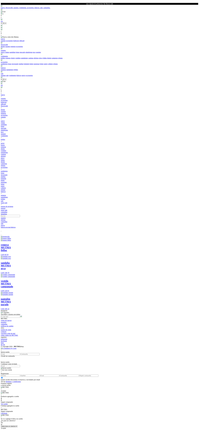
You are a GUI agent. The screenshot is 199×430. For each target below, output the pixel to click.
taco (34, 52)
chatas (7, 52)
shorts (13, 58)
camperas (55, 58)
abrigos (36, 58)
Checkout (4, 413)
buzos (3, 145)
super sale (4, 203)
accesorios (9, 41)
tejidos (3, 58)
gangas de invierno (7, 206)
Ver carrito (4, 404)
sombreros (4, 64)
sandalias (12, 52)
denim (3, 46)
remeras (13, 46)
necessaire (15, 64)
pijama (60, 58)
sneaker (38, 52)
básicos (18, 75)
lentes (31, 64)
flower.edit (4, 106)
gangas (3, 208)
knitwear (16, 41)
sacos (2, 143)
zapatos (3, 41)
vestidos (18, 58)
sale (7, 75)
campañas (4, 212)
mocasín (22, 52)
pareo (45, 64)
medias (21, 64)
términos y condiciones (13, 381)
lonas (9, 64)
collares (50, 64)
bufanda (26, 64)
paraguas (36, 64)
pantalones (24, 58)
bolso (41, 64)
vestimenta (12, 75)
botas (17, 52)
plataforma (28, 52)
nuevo (24, 75)
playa (40, 58)
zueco (3, 52)
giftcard (21, 41)
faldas (45, 58)
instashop (4, 214)
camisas (30, 58)
